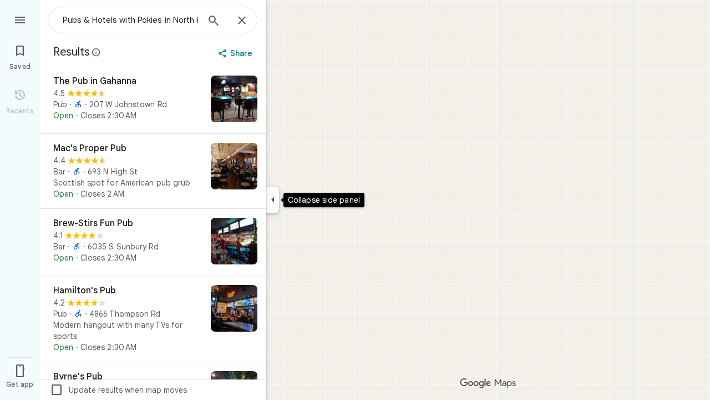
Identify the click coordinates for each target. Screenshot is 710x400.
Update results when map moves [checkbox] (118, 390)
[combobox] (130, 20)
